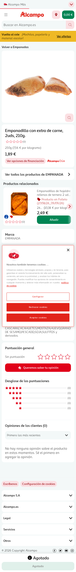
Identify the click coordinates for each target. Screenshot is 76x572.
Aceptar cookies (38, 317)
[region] (38, 286)
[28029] (56, 14)
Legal (7, 518)
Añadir (54, 219)
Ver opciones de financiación (26, 161)
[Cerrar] (68, 250)
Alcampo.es (10, 506)
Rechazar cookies (38, 307)
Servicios (9, 529)
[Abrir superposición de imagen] (69, 118)
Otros (7, 540)
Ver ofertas (64, 36)
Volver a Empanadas (15, 47)
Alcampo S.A (11, 495)
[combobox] (34, 24)
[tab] (38, 87)
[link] (38, 484)
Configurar (38, 296)
